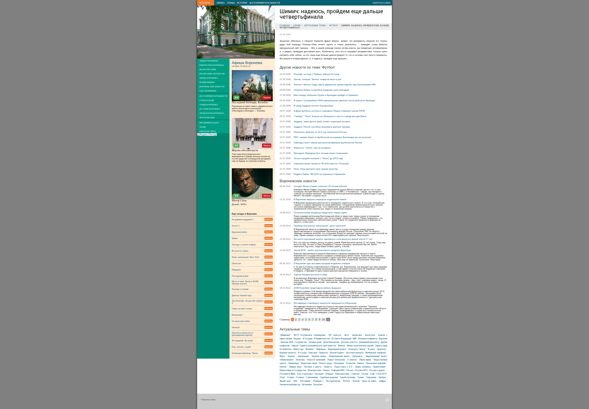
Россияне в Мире (287, 374)
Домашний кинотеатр (369, 342)
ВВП (355, 338)
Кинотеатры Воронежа (211, 65)
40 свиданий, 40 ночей (242, 340)
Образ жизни (365, 359)
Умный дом (285, 381)
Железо (341, 345)
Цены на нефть (369, 381)
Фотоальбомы (207, 118)
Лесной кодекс (337, 352)
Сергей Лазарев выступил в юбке (310, 274)
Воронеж (383, 338)
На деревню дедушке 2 (242, 219)
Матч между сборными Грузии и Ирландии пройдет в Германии (326, 95)
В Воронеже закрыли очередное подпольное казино (320, 199)
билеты (267, 97)
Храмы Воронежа (208, 78)
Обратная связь (381, 3)
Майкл (235, 238)
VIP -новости (335, 335)
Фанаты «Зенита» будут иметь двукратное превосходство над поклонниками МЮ (335, 84)
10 (323, 319)
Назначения (303, 356)
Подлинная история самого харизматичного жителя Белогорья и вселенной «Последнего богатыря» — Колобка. (252, 108)
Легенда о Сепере (240, 289)
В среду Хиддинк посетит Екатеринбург (313, 105)
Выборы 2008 (287, 342)
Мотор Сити (239, 200)
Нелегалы (300, 359)
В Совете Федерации (341, 338)
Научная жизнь (319, 356)
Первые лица (295, 367)
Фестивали (305, 381)
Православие (379, 367)
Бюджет (297, 338)
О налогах (352, 359)
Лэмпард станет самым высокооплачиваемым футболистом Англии (328, 142)
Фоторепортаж (333, 381)
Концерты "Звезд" (357, 349)
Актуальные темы (314, 25)
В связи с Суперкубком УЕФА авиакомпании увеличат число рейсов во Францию (334, 100)
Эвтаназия (307, 384)
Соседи (364, 374)
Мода (282, 356)
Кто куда (302, 352)
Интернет (310, 349)
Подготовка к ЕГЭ (343, 367)
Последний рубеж (240, 276)
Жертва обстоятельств (245, 150)
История (242, 3)
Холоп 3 (235, 226)
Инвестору (298, 349)
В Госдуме (308, 338)
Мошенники (237, 315)
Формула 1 (318, 381)
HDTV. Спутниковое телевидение (309, 335)
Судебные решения (329, 377)
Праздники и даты (209, 123)
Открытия (350, 363)
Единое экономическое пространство (318, 345)
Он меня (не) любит (241, 321)
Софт (372, 374)
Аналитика (357, 335)
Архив (296, 25)
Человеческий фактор (290, 384)
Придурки (236, 270)
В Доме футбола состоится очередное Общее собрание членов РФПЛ (329, 111)
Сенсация (318, 374)
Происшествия (314, 370)
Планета (328, 367)
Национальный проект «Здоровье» (346, 356)
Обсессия (236, 263)
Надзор (291, 356)
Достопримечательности (264, 3)
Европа (295, 345)
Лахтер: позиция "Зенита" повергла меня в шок (317, 79)
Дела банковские (331, 342)
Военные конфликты (367, 338)
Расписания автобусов (212, 74)
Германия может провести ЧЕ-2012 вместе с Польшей (321, 163)
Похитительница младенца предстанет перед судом (320, 212)
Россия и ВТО (361, 370)
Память (360, 363)
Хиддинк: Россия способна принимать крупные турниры (322, 127)
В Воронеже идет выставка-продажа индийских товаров (322, 263)
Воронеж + (205, 3)
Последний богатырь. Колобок (250, 102)
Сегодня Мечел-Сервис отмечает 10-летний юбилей (320, 186)
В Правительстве (322, 338)
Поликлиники (206, 82)
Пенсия (283, 367)
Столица (300, 377)
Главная (285, 25)
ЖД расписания (207, 69)
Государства (301, 342)
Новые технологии (336, 359)
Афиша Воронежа (208, 61)
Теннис (360, 377)
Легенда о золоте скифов (244, 244)
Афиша (220, 3)
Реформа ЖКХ (338, 370)
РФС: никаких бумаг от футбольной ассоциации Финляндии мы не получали (332, 137)
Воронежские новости (211, 87)
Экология (317, 384)
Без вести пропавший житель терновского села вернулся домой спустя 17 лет (333, 239)
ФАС (295, 381)
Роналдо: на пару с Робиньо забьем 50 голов (316, 74)
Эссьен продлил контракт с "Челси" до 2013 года (318, 158)
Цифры (382, 381)
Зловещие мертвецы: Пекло (245, 353)
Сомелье (355, 374)
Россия (349, 370)
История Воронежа (209, 109)
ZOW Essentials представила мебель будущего (317, 288)
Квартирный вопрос (337, 349)
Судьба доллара (347, 377)
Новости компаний (316, 359)
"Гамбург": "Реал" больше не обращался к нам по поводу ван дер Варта (330, 116)
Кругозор (381, 349)
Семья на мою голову (242, 308)
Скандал (329, 374)
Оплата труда (325, 363)
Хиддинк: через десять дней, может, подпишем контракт (322, 121)
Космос (371, 349)
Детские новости (349, 342)
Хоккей (356, 381)
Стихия (290, 377)
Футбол (333, 25)
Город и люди (206, 100)
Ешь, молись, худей (241, 347)
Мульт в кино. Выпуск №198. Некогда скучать (245, 282)
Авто (346, 335)
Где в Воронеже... (208, 91)
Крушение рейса (239, 232)
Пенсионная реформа (376, 363)
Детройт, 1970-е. (239, 204)
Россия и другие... (378, 370)
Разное (326, 370)
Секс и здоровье (305, 374)
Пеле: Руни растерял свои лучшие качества (316, 169)
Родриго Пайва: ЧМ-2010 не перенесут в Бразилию (319, 174)
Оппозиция (339, 363)
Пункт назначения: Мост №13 (245, 257)
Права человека (363, 367)
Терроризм (371, 377)
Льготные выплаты (355, 352)
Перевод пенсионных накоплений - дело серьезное (320, 225)
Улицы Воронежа (208, 105)
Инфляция (321, 349)
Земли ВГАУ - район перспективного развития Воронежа (322, 250)
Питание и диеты (312, 367)
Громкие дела (315, 342)
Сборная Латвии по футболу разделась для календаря (321, 90)
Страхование (312, 377)
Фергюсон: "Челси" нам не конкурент (312, 148)
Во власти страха (240, 251)
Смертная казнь (342, 374)
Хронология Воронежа (211, 113)
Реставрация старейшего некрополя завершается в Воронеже (325, 303)
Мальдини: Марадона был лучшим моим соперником (321, 153)
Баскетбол (370, 335)
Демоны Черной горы (241, 295)
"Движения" (285, 335)
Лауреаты (323, 352)
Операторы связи (309, 363)
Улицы (231, 3)
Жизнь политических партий (360, 345)
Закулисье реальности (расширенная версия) (242, 334)
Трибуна (382, 377)
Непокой (235, 327)
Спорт (282, 377)
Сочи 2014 (381, 374)
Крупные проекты (288, 352)
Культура (313, 352)
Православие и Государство (293, 370)
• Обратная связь (208, 399)
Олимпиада (293, 363)
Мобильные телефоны (376, 352)
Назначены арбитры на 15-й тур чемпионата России (320, 132)
